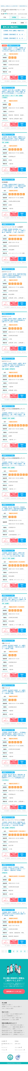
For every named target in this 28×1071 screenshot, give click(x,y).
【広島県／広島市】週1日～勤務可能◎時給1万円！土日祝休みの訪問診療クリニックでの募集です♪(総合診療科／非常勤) (14, 275)
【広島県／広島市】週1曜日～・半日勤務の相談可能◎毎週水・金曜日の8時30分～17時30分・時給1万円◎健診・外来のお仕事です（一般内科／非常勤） (14, 734)
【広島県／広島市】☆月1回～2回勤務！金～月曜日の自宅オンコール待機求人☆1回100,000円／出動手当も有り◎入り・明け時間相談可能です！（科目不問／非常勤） (14, 49)
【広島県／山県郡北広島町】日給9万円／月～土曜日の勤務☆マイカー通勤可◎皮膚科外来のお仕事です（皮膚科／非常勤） (14, 186)
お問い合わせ (17, 1043)
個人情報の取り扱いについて (7, 1044)
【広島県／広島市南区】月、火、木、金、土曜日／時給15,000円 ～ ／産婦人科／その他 (15, 34)
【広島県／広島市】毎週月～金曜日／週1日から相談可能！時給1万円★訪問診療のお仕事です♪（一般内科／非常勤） (14, 365)
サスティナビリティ (19, 1049)
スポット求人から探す (8, 1008)
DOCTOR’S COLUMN (16, 1025)
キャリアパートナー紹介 (8, 1017)
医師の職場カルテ (18, 1032)
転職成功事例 (5, 1019)
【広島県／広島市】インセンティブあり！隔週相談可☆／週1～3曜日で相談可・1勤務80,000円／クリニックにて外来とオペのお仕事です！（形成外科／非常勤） (14, 463)
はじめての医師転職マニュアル (10, 1015)
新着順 (22, 22)
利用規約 (17, 1041)
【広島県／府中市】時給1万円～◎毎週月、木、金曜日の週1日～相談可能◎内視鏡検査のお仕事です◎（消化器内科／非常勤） (14, 508)
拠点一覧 (18, 1017)
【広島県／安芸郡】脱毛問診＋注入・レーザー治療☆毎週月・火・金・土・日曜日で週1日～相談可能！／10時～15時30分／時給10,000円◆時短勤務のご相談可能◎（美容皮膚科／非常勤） (14, 230)
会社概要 (3, 1041)
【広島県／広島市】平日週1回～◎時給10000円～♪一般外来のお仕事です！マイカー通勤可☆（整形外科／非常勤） (13, 868)
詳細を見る (22, 77)
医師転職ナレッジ (6, 1026)
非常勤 (14, 17)
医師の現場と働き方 (18, 1026)
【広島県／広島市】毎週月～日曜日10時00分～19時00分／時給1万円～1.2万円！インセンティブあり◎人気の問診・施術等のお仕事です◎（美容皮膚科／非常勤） (14, 554)
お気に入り (6, 78)
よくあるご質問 (14, 1019)
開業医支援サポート (7, 1030)
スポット (23, 17)
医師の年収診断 (18, 1030)
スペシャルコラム (6, 1028)
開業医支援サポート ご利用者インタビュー (13, 1034)
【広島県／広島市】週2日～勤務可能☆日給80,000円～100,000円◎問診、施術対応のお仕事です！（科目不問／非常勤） (14, 823)
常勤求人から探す (6, 1004)
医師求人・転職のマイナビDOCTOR (9, 6)
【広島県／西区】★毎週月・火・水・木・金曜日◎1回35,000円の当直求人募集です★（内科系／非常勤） (14, 914)
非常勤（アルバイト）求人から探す (11, 1006)
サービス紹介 (5, 1013)
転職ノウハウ (5, 1025)
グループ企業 (17, 1047)
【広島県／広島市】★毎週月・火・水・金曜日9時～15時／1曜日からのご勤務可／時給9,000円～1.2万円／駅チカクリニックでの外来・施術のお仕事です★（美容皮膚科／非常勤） (14, 599)
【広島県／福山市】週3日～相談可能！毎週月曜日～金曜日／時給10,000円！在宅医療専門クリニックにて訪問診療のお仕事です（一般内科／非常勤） (14, 776)
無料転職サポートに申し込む (14, 991)
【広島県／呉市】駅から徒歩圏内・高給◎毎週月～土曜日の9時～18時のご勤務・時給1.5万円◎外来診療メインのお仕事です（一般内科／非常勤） (14, 91)
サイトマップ (4, 1047)
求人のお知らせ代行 (7, 1032)
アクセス (3, 1049)
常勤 (4, 17)
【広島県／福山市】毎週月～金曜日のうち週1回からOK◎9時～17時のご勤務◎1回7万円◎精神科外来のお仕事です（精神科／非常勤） (14, 138)
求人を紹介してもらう (14, 78)
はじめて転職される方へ (16, 1013)
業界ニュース (16, 1028)
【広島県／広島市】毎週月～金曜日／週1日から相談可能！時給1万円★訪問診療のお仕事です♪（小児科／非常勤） (14, 320)
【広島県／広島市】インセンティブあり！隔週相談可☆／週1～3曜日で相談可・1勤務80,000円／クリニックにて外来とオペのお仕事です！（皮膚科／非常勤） (14, 414)
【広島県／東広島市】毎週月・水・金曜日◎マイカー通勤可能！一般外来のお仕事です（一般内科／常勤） (14, 647)
